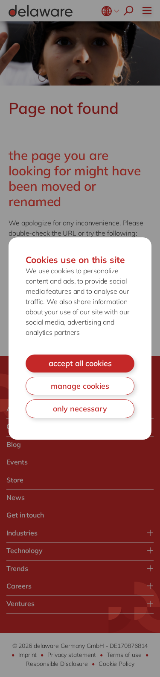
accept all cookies (80, 363)
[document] (80, 338)
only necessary (80, 409)
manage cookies (80, 386)
